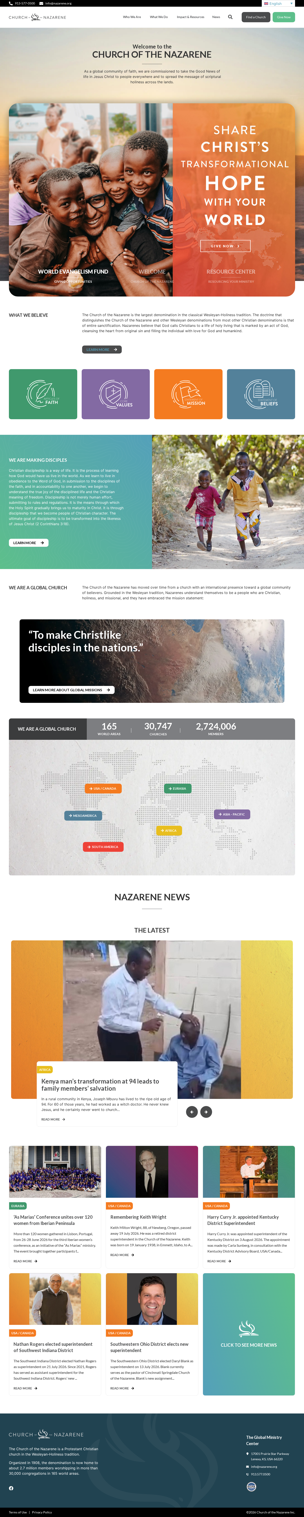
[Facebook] (11, 1488)
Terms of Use (18, 1512)
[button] (206, 1112)
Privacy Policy (42, 1512)
